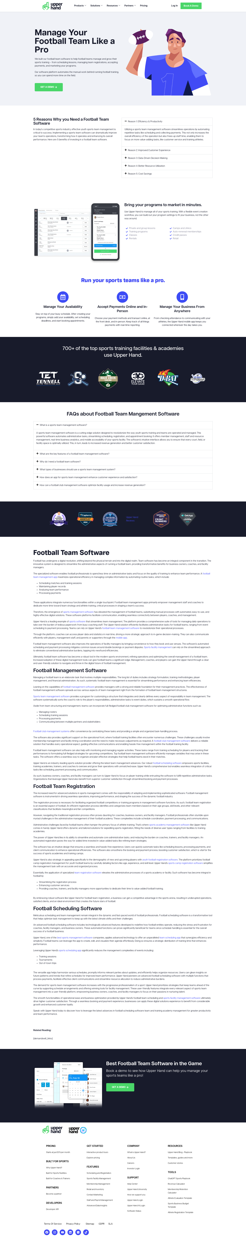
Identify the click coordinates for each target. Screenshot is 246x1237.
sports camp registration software (185, 863)
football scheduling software (167, 763)
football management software (79, 687)
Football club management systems (51, 731)
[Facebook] (47, 1232)
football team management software (120, 628)
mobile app (121, 638)
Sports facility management (158, 647)
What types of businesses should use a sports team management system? (77, 470)
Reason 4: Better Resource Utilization (146, 166)
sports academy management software (169, 825)
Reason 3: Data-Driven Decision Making (147, 158)
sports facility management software (181, 998)
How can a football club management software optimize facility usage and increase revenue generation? (92, 485)
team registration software (88, 873)
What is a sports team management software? (63, 425)
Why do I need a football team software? (60, 462)
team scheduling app (170, 938)
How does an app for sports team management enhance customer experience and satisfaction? (88, 477)
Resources (112, 6)
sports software (77, 622)
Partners (128, 6)
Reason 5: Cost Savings (140, 174)
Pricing (143, 6)
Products (79, 6)
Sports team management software (51, 697)
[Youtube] (62, 1232)
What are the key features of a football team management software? (74, 454)
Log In (174, 6)
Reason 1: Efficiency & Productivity (145, 122)
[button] (167, 122)
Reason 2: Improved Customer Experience (149, 150)
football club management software (172, 741)
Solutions (95, 6)
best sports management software (74, 938)
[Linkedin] (70, 1232)
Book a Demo (191, 6)
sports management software (78, 612)
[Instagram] (55, 1232)
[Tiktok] (86, 1232)
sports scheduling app (70, 951)
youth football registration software (160, 860)
